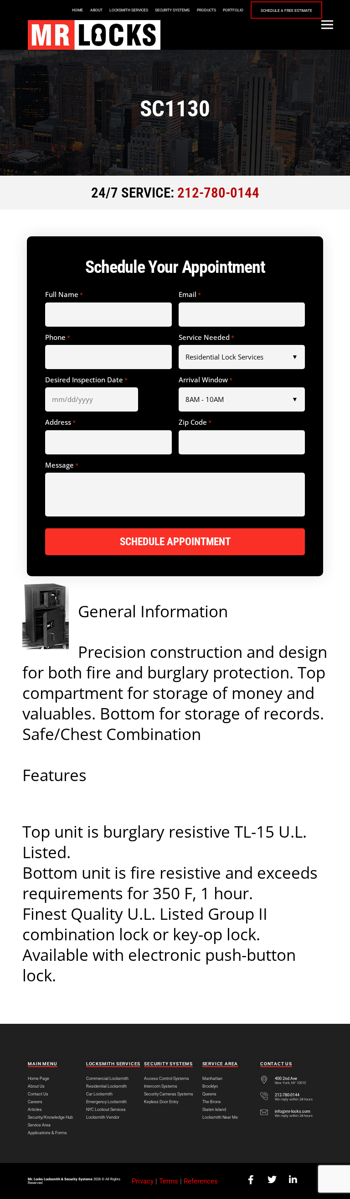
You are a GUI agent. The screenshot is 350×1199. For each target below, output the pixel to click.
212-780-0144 (218, 192)
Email (190, 294)
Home (77, 10)
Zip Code (195, 422)
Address (60, 422)
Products (206, 10)
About (96, 10)
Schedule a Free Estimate (286, 10)
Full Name (64, 294)
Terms (168, 1181)
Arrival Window (205, 380)
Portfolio (233, 10)
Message (61, 465)
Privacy (143, 1181)
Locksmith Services (128, 10)
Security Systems (172, 10)
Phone (57, 337)
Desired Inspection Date (86, 380)
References (201, 1181)
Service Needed (206, 337)
